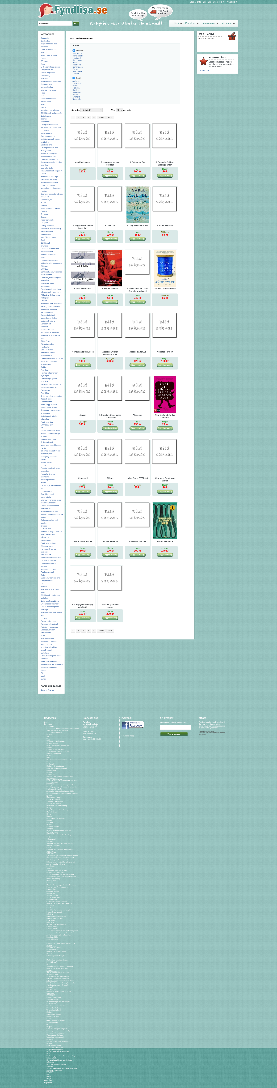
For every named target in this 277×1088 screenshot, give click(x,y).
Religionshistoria (47, 581)
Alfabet (110, 478)
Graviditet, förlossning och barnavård (60, 858)
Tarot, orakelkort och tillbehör (57, 730)
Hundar (43, 448)
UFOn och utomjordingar (50, 67)
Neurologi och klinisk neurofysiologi (59, 1060)
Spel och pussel (47, 350)
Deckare (44, 217)
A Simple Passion (110, 289)
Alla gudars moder (137, 541)
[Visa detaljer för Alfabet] (110, 464)
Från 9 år (44, 370)
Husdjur (44, 191)
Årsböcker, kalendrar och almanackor (60, 933)
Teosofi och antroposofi (50, 607)
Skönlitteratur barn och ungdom (58, 985)
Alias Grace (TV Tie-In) (137, 478)
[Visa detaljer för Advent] (83, 401)
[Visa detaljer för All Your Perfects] (110, 527)
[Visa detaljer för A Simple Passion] (110, 286)
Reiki (43, 636)
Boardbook (77, 53)
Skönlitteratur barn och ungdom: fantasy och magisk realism (52, 514)
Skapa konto (195, 2)
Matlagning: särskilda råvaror (57, 960)
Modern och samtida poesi (51, 445)
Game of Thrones (47, 690)
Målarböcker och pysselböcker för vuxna (61, 885)
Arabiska (76, 81)
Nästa (101, 117)
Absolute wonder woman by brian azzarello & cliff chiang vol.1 (110, 353)
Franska (76, 88)
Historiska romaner (48, 254)
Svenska (44, 659)
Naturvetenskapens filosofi (51, 656)
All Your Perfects (110, 541)
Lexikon (44, 618)
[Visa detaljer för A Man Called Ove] (165, 211)
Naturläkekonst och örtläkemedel (58, 760)
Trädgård (44, 223)
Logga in (207, 2)
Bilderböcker (45, 341)
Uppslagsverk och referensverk (57, 1052)
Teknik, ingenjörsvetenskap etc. (58, 972)
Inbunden (76, 65)
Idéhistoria (45, 653)
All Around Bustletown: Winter (165, 479)
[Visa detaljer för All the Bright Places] (83, 527)
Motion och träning (48, 321)
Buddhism (44, 367)
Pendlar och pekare (48, 185)
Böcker (43, 670)
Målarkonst (45, 537)
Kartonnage (77, 67)
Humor (43, 203)
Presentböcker (46, 356)
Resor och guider (47, 220)
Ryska (75, 95)
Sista (110, 117)
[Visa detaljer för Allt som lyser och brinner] (110, 590)
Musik (43, 676)
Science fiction (46, 402)
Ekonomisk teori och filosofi (51, 304)
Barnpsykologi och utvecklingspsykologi (61, 876)
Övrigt (43, 679)
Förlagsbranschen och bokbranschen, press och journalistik (51, 127)
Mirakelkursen (46, 133)
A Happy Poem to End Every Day (83, 226)
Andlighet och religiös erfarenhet (58, 935)
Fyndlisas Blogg (128, 736)
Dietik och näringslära (49, 159)
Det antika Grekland (48, 560)
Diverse (44, 526)
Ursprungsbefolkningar (50, 604)
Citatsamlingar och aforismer (52, 358)
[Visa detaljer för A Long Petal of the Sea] (137, 223)
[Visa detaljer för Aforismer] (137, 401)
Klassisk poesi (46, 399)
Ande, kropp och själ (49, 55)
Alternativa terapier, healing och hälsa (60, 791)
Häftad (75, 62)
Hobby (43, 465)
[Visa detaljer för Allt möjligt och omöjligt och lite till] (83, 590)
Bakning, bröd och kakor (50, 306)
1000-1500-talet (47, 425)
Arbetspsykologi (47, 546)
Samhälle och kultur (48, 439)
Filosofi (43, 174)
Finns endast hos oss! (49, 387)
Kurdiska (76, 90)
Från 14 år (45, 393)
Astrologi (44, 78)
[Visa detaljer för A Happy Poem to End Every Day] (83, 211)
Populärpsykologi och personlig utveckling (61, 787)
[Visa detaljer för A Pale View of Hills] (83, 286)
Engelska (76, 83)
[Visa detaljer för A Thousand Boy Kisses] (83, 338)
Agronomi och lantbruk (49, 624)
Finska (75, 86)
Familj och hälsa (47, 422)
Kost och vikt (46, 555)
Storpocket (77, 71)
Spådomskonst (46, 145)
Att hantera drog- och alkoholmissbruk (60, 874)
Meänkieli (76, 92)
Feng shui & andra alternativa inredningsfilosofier (48, 477)
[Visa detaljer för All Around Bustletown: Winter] (165, 464)
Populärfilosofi (46, 462)
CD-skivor (45, 61)
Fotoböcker (45, 347)
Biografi (43, 119)
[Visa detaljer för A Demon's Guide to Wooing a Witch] (165, 148)
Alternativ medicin (47, 344)
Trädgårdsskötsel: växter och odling (59, 966)
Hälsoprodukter (47, 491)
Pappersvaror (46, 540)
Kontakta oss (208, 23)
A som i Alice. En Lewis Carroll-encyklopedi (137, 290)
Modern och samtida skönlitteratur (58, 904)
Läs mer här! (203, 70)
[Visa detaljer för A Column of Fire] (137, 148)
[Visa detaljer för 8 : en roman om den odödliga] (110, 148)
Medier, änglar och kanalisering (57, 745)
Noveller (44, 436)
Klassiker (44, 327)
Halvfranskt (77, 60)
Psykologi (44, 107)
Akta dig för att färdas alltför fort (165, 416)
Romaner (44, 214)
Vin (42, 428)
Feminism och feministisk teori (57, 887)
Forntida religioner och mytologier (58, 910)
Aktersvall (83, 478)
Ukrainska (76, 99)
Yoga (43, 64)
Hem (176, 23)
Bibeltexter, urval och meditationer (58, 860)
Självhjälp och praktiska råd (51, 113)
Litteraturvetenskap (48, 90)
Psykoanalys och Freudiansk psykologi (60, 1056)
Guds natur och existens (50, 578)
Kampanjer (45, 38)
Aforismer (137, 415)
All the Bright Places (82, 541)
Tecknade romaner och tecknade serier (60, 843)
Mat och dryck (46, 200)
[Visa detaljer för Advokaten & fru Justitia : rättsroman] (110, 401)
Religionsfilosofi (47, 442)
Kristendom (45, 122)
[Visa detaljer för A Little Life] (110, 211)
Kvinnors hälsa (46, 644)
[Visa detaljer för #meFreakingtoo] (83, 148)
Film (42, 673)
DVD (42, 96)
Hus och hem (46, 529)
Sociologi (44, 610)
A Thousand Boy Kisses (83, 352)
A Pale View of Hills (83, 289)
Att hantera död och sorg (50, 295)
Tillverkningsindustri (48, 563)
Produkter (190, 23)
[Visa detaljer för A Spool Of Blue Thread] (165, 286)
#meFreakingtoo (82, 162)
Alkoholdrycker (46, 454)
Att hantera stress (48, 353)
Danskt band (78, 56)
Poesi (43, 104)
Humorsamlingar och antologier (57, 1002)
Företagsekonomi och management (59, 785)
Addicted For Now (165, 352)
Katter (43, 575)
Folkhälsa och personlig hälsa (57, 1029)
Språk (43, 240)
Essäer (43, 483)
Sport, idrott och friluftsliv (50, 208)
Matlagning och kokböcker (51, 384)
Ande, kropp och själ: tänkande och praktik (62, 931)
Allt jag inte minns (165, 541)
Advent (83, 415)
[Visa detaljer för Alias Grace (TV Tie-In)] (137, 464)
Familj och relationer (48, 543)
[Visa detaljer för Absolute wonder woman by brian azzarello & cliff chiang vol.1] (110, 338)
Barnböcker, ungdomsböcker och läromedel (49, 44)
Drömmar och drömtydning (51, 396)
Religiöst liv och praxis (49, 627)
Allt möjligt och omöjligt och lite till (82, 606)
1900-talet (44, 269)
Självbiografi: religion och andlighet (59, 1031)
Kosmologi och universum (51, 81)
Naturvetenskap (47, 231)
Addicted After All (138, 352)
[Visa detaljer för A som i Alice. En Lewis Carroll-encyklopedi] (137, 274)
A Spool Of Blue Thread (165, 289)
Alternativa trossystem (49, 182)
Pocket (43, 58)
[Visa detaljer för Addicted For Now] (165, 338)
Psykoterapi (45, 390)
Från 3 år (44, 381)
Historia (44, 205)
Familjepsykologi (47, 572)
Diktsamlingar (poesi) (49, 379)
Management (46, 324)
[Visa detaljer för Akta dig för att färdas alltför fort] (165, 412)
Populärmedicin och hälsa (51, 558)
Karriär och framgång (49, 179)
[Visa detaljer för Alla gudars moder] (137, 527)
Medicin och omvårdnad (50, 110)
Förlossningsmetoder (49, 667)
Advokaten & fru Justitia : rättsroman (110, 416)
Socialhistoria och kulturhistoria (57, 977)
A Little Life (110, 225)
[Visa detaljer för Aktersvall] (83, 464)
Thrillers (44, 301)
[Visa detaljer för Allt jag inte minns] (165, 539)
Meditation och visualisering (51, 188)
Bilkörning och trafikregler (50, 451)
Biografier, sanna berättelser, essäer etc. (61, 810)
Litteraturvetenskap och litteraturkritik (60, 981)
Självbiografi (45, 243)
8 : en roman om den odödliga (110, 163)
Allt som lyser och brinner (110, 606)
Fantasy (44, 211)
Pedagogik (45, 298)
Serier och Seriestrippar (50, 601)
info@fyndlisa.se (89, 733)
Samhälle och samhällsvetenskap (58, 835)
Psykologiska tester (48, 621)
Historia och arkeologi (49, 177)
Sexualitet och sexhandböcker (57, 751)
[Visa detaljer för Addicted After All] (137, 338)
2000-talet (44, 266)
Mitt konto (226, 23)
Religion (44, 586)
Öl (41, 584)
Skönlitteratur (46, 116)
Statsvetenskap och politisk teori (58, 1041)
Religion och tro (47, 70)
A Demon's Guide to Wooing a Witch (165, 163)
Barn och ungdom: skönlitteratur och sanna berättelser (50, 139)
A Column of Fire (137, 162)
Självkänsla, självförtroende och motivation (62, 856)
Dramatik (44, 246)
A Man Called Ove (165, 225)
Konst (43, 257)
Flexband (76, 58)
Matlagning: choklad (48, 569)
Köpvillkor (48, 1083)
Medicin (44, 566)
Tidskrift (75, 74)
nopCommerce (210, 731)
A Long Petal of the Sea (137, 225)
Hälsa (43, 93)
